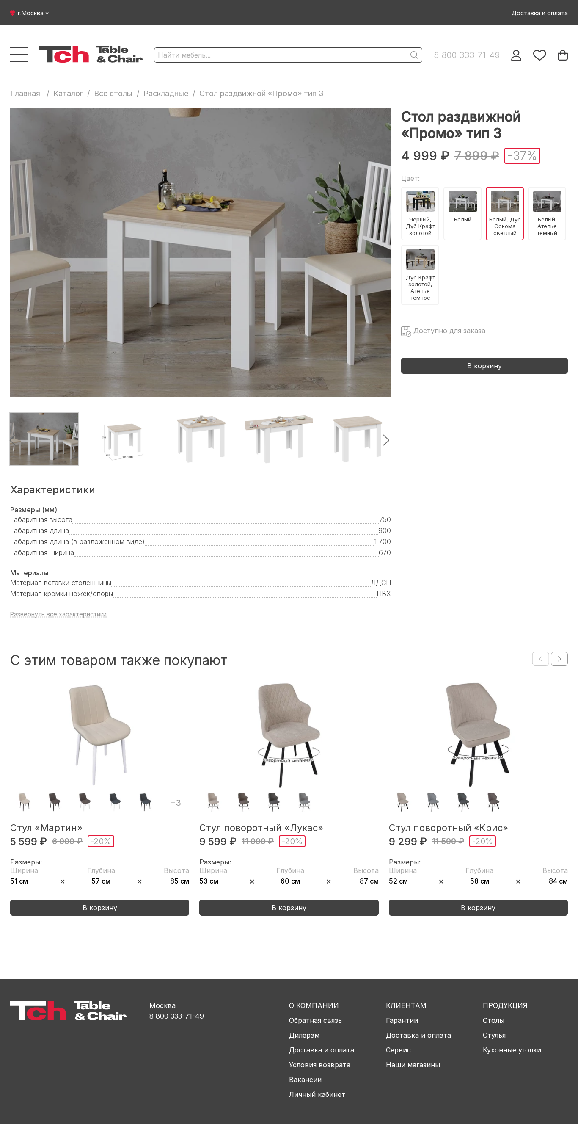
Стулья (494, 1035)
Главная (25, 93)
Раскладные (165, 93)
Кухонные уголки (512, 1050)
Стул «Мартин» (46, 827)
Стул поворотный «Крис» (448, 827)
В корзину (484, 366)
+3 (175, 803)
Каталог (68, 93)
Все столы (113, 93)
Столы (493, 1020)
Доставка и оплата (540, 13)
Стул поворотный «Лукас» (261, 827)
